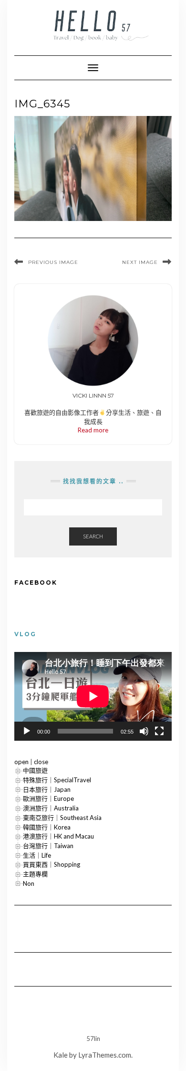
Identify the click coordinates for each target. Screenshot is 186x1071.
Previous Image (53, 262)
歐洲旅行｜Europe (48, 798)
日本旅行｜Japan (47, 789)
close (41, 762)
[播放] (26, 731)
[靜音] (144, 731)
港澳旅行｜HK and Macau (58, 836)
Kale (60, 1054)
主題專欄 (35, 874)
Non (28, 883)
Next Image (140, 262)
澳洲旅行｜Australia (51, 808)
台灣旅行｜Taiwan (48, 846)
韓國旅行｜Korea (47, 827)
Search (93, 536)
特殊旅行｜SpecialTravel (57, 780)
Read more (93, 430)
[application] (93, 696)
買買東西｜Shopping (51, 864)
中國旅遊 (35, 770)
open (21, 762)
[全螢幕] (159, 731)
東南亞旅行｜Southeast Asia (62, 817)
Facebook (35, 582)
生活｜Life (37, 855)
